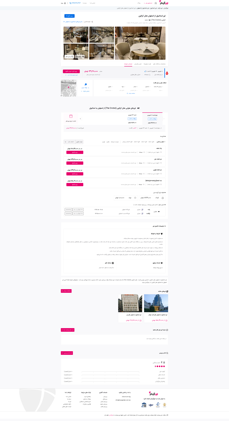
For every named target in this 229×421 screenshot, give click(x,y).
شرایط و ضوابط (128, 64)
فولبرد (103, 142)
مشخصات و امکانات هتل (159, 64)
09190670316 (76, 3)
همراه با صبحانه (115, 142)
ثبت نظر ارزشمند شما (68, 330)
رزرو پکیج (75, 152)
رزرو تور (105, 397)
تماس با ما (92, 3)
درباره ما (85, 3)
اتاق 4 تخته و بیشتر (127, 142)
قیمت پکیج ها (147, 64)
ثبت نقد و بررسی (68, 353)
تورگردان (166, 8)
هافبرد (107, 142)
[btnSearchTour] (155, 3)
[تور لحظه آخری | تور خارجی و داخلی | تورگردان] (163, 2)
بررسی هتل (68, 57)
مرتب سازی (79, 142)
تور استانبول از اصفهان (143, 8)
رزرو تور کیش (104, 402)
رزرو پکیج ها (69, 16)
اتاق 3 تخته (137, 142)
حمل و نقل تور (138, 64)
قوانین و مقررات (87, 404)
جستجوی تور (149, 3)
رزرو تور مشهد (103, 404)
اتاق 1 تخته (151, 142)
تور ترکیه (160, 8)
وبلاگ (138, 3)
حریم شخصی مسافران (85, 402)
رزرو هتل (105, 399)
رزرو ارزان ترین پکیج (71, 71)
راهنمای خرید (87, 397)
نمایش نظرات (86, 91)
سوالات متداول (87, 399)
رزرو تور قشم (104, 407)
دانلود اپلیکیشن (67, 404)
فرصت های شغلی (66, 407)
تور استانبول (153, 8)
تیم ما (69, 402)
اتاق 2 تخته (144, 142)
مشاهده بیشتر (132, 93)
